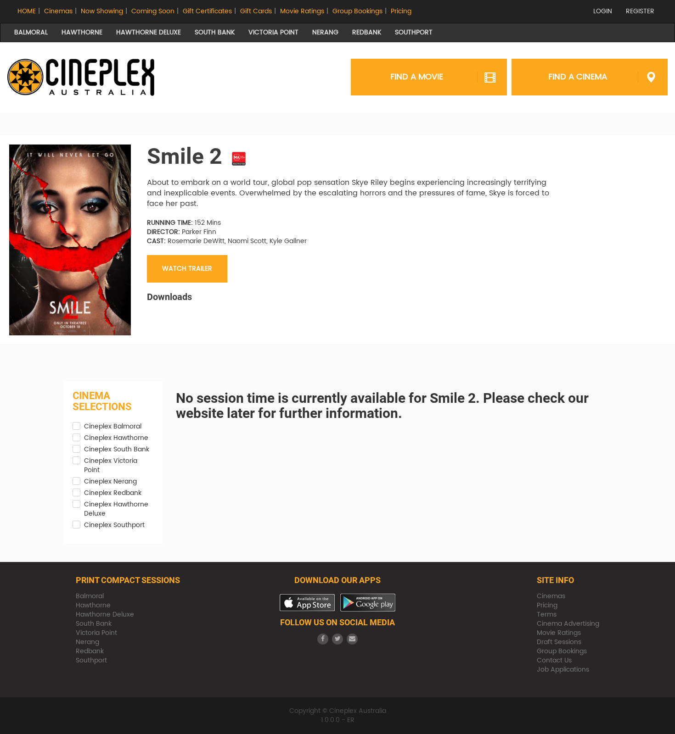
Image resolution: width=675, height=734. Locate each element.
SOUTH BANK (215, 32)
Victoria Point (96, 633)
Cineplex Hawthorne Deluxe (116, 509)
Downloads (169, 297)
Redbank (90, 651)
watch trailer (187, 268)
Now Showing (102, 11)
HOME (26, 11)
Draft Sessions (559, 642)
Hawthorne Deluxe (105, 614)
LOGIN (602, 11)
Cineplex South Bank (116, 449)
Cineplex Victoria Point (110, 465)
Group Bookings (357, 11)
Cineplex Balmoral (112, 426)
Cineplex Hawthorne (116, 438)
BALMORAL (31, 32)
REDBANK (366, 32)
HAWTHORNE (82, 32)
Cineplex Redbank (112, 493)
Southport (91, 660)
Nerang (87, 642)
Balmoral (90, 596)
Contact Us (554, 660)
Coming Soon (152, 11)
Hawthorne (93, 605)
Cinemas (58, 11)
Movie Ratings (302, 11)
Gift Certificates (207, 11)
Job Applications (563, 669)
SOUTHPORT (414, 32)
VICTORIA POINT (273, 32)
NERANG (325, 32)
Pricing (401, 11)
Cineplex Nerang (110, 481)
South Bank (94, 623)
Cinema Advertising (568, 623)
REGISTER (640, 11)
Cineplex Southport (114, 525)
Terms (547, 614)
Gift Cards (256, 11)
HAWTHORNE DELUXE (148, 32)
